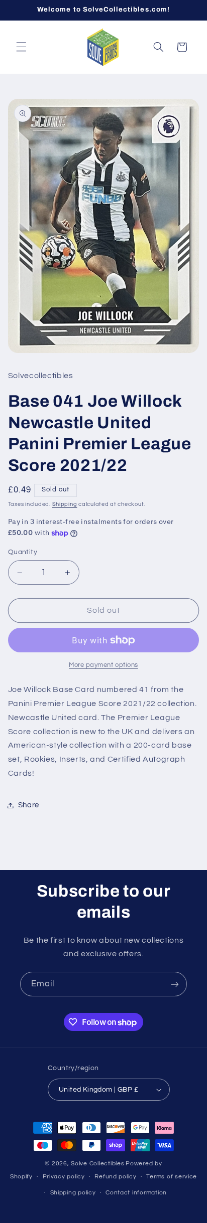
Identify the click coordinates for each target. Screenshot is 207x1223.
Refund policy (115, 1176)
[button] (21, 47)
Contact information (136, 1192)
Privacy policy (64, 1176)
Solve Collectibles (97, 1163)
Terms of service (171, 1176)
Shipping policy (73, 1192)
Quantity (22, 552)
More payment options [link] (103, 665)
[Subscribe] (174, 984)
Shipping (64, 504)
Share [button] (28, 805)
